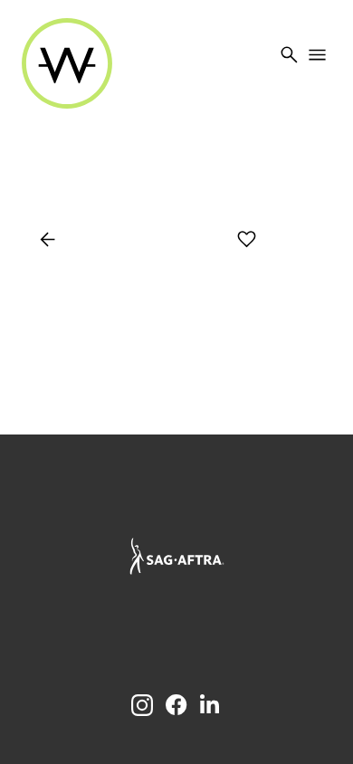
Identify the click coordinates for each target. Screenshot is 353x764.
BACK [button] (64, 240)
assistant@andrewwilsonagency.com (177, 506)
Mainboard (262, 630)
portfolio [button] (164, 240)
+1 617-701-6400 (177, 488)
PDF (306, 240)
